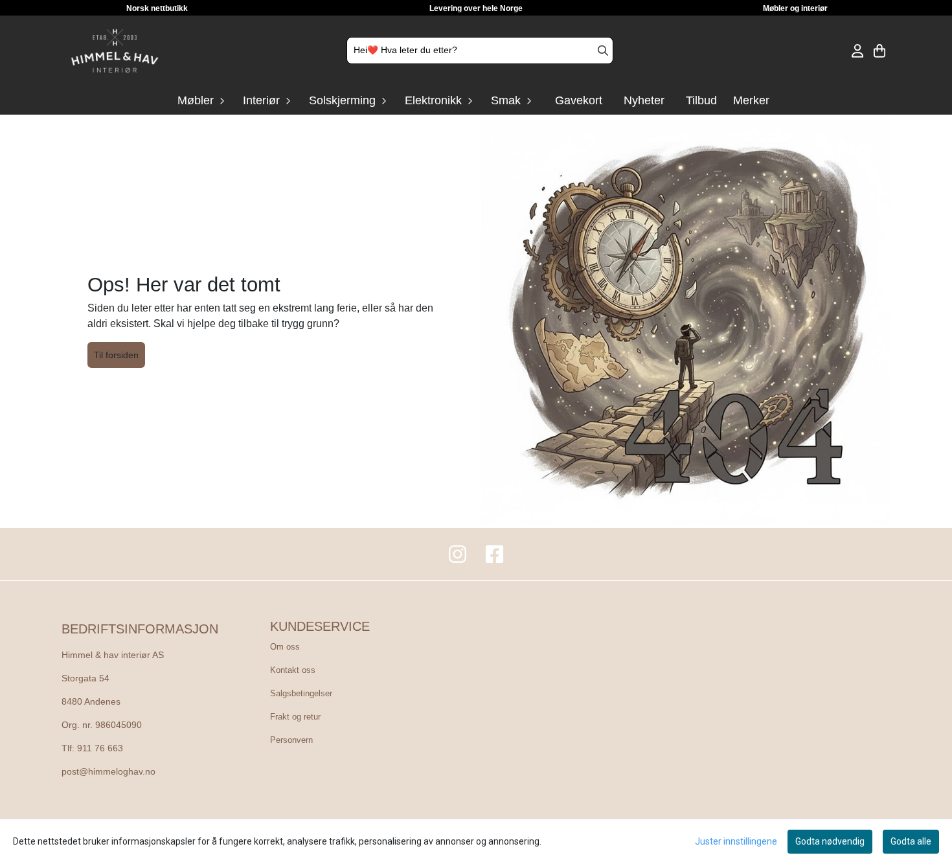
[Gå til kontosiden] (857, 51)
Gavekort (578, 100)
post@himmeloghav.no (108, 772)
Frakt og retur (295, 717)
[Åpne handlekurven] (879, 51)
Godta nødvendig (830, 841)
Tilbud (701, 100)
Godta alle (910, 841)
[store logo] (114, 50)
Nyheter (644, 100)
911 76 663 (100, 748)
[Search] (603, 50)
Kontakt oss (292, 670)
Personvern (291, 740)
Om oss (285, 647)
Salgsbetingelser (301, 693)
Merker (751, 100)
